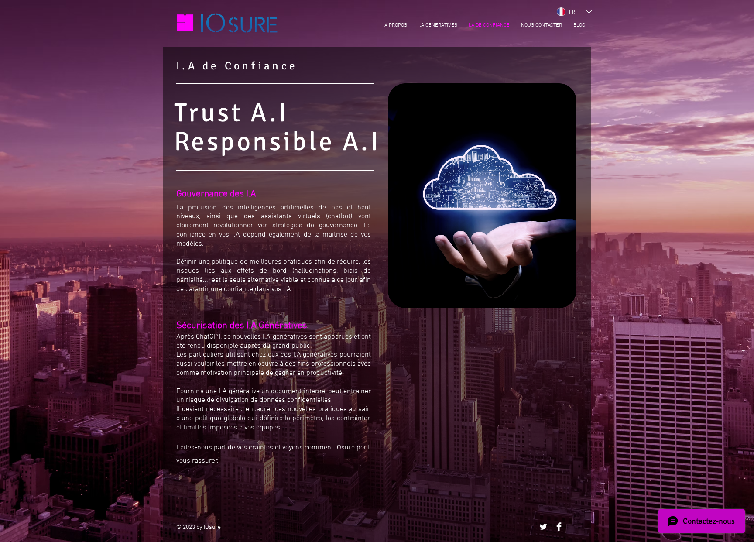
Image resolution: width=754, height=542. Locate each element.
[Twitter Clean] (543, 526)
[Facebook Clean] (559, 526)
